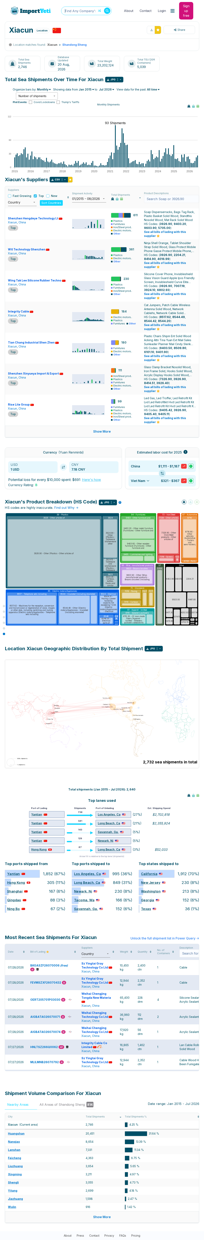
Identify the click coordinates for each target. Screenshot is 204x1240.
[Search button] (107, 11)
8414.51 (149, 383)
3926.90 (166, 224)
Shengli (13, 1182)
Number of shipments (32, 96)
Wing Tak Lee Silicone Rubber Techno (34, 280)
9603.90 (150, 228)
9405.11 (163, 414)
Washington (151, 891)
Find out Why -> (66, 508)
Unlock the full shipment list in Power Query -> (164, 938)
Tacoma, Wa (84, 900)
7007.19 (179, 286)
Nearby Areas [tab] (20, 1105)
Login (162, 11)
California (149, 874)
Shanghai (15, 891)
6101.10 (149, 352)
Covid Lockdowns (44, 102)
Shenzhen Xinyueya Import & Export (33, 373)
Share (181, 29)
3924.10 (149, 290)
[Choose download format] (120, 79)
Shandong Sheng (74, 44)
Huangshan (16, 1133)
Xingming (15, 1174)
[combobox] (86, 11)
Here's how (91, 480)
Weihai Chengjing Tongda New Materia (96, 995)
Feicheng (14, 1158)
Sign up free (186, 11)
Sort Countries (51, 202)
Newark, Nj (105, 840)
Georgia (147, 900)
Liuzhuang (15, 1166)
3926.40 (162, 383)
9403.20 (180, 224)
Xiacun (12, 222)
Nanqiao (14, 1141)
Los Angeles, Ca (109, 814)
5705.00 (164, 228)
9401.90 (162, 352)
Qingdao (14, 900)
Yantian (36, 814)
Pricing (135, 1235)
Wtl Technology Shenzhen (26, 249)
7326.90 (166, 379)
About (128, 11)
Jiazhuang (15, 1198)
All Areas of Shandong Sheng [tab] (66, 1105)
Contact (145, 11)
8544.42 (150, 321)
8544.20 (164, 321)
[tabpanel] (102, 1168)
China (22, 222)
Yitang (12, 1190)
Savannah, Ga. (108, 832)
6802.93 (163, 290)
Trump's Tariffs (70, 102)
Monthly (42, 89)
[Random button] (99, 11)
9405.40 (150, 414)
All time (152, 89)
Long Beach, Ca (109, 823)
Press (80, 1235)
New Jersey (150, 883)
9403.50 (166, 348)
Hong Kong (39, 849)
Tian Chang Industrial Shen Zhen (31, 342)
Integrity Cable (18, 311)
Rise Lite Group (19, 404)
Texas (146, 909)
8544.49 (178, 317)
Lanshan (14, 1149)
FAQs (122, 1235)
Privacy (109, 1235)
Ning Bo (13, 909)
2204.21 (179, 255)
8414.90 (150, 259)
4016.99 (163, 259)
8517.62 (165, 317)
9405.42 (166, 410)
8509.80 (180, 348)
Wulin (12, 1207)
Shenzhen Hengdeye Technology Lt (33, 218)
